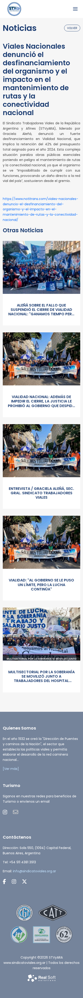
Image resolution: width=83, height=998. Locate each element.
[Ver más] (11, 768)
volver (72, 28)
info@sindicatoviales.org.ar (34, 871)
